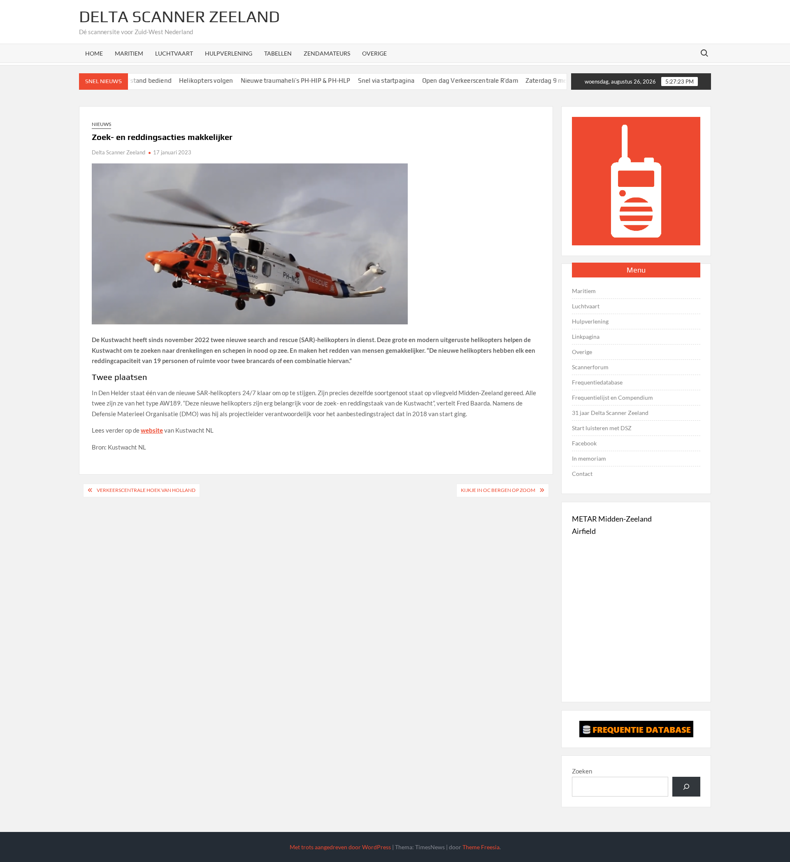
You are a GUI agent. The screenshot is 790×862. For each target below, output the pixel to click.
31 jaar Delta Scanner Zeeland (610, 412)
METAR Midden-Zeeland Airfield (612, 525)
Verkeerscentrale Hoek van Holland (146, 490)
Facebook (584, 443)
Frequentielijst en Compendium (612, 397)
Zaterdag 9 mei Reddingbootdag (552, 80)
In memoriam (589, 458)
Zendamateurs (327, 53)
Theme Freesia (481, 846)
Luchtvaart (174, 53)
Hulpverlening (228, 53)
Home (94, 53)
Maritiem (129, 53)
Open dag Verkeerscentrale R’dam (449, 80)
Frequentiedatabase (597, 382)
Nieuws (101, 124)
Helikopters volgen (186, 80)
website (152, 430)
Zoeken (582, 771)
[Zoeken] (686, 787)
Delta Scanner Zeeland (179, 16)
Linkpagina (585, 336)
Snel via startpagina (365, 80)
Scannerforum (590, 366)
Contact (582, 473)
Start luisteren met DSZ (602, 427)
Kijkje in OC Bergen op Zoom (498, 490)
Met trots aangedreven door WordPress (340, 846)
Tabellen (278, 53)
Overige (374, 53)
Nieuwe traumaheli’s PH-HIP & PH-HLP (275, 80)
